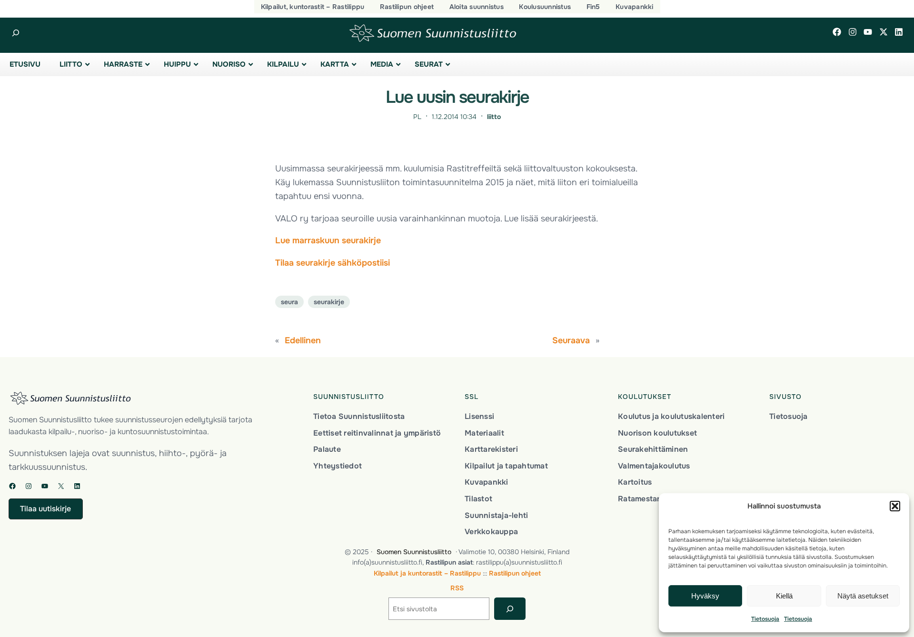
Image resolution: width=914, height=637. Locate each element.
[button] (895, 506)
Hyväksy (705, 596)
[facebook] (837, 32)
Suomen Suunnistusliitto (414, 551)
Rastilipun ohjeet (515, 573)
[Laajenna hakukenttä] (15, 33)
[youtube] (867, 32)
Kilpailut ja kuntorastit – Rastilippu (427, 573)
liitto (494, 116)
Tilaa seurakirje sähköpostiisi (332, 263)
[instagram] (852, 32)
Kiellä (784, 596)
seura (289, 302)
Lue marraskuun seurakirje (328, 240)
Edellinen (303, 340)
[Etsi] (509, 608)
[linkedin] (898, 32)
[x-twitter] (883, 32)
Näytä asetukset (862, 596)
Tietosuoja (765, 619)
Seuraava (571, 340)
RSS (457, 588)
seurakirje (329, 302)
